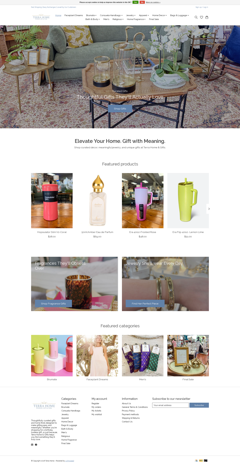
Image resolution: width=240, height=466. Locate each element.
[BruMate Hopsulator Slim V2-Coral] (52, 200)
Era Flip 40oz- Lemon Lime (188, 232)
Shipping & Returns (131, 418)
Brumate (52, 379)
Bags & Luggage (69, 425)
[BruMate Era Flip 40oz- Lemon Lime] (188, 200)
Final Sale (154, 19)
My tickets (96, 410)
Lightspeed (69, 461)
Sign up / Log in (202, 7)
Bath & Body (67, 429)
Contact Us (127, 421)
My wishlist (97, 414)
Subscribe (199, 405)
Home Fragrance (69, 440)
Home (58, 15)
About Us (126, 403)
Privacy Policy (128, 410)
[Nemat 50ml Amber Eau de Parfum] (97, 200)
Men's (106, 19)
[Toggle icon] (196, 17)
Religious (65, 436)
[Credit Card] (196, 460)
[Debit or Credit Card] (206, 460)
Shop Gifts (120, 108)
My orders (96, 407)
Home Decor (67, 421)
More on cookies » (153, 2)
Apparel (65, 418)
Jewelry (65, 414)
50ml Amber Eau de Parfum (97, 232)
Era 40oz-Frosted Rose (142, 232)
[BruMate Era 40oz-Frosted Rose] (142, 200)
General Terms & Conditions (135, 407)
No (142, 2)
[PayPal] (201, 460)
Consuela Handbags (70, 410)
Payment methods (130, 414)
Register (95, 403)
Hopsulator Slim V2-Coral (52, 232)
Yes (135, 2)
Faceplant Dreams (74, 15)
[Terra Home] (41, 17)
